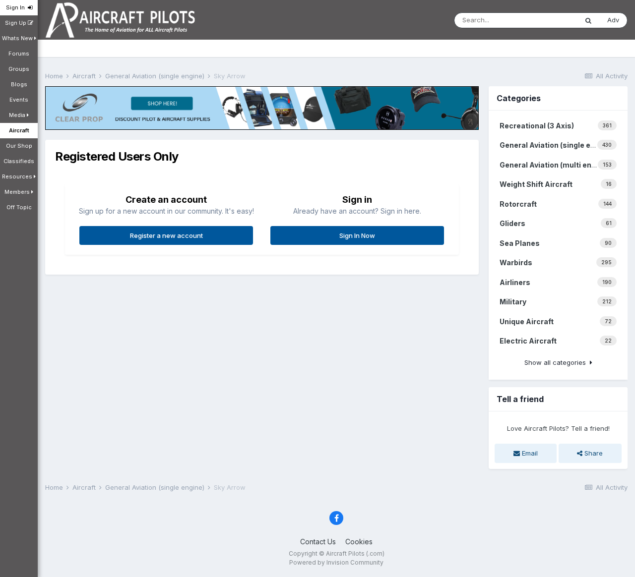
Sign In (17, 7)
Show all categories (557, 362)
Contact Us (318, 541)
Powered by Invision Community (336, 562)
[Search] (588, 20)
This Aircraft (546, 20)
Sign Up (16, 22)
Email (529, 453)
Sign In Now (357, 235)
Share (592, 453)
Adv (613, 20)
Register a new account (166, 235)
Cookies (359, 541)
